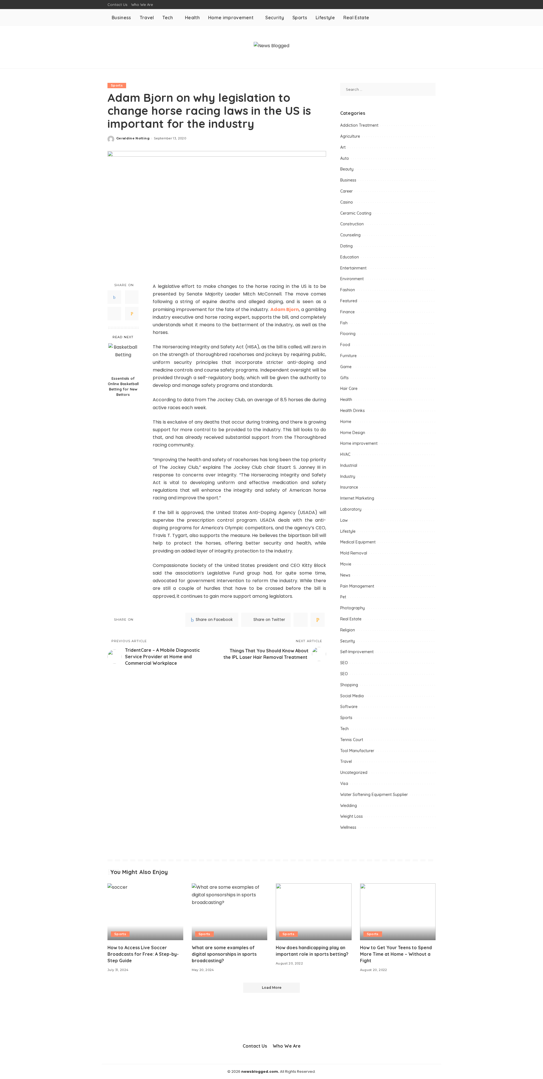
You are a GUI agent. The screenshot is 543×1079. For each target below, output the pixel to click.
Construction (352, 223)
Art (343, 147)
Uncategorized (353, 772)
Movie (345, 564)
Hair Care (348, 388)
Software (348, 706)
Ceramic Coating (355, 213)
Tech (344, 728)
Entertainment (353, 268)
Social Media (352, 695)
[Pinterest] (114, 314)
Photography (352, 607)
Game (346, 366)
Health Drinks (352, 410)
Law (344, 520)
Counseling (350, 235)
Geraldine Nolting (133, 138)
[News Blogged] (271, 47)
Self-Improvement (357, 651)
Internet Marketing (357, 498)
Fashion (347, 289)
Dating (346, 246)
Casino (346, 202)
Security (347, 641)
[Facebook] (114, 297)
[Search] (432, 17)
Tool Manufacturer (357, 750)
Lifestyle (347, 531)
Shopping (349, 684)
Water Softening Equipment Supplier (374, 794)
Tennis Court (351, 739)
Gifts (344, 377)
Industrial (348, 465)
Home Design (352, 432)
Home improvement (359, 443)
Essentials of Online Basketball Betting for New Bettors (123, 386)
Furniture (348, 355)
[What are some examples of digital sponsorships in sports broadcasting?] (230, 911)
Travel (346, 761)
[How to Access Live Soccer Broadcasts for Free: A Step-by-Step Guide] (145, 911)
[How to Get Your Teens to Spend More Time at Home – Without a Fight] (398, 911)
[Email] (132, 314)
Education (349, 257)
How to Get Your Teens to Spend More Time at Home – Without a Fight (396, 954)
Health (346, 399)
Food (345, 344)
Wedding (348, 805)
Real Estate (350, 618)
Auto (344, 158)
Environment (352, 278)
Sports (117, 85)
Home (345, 421)
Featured (348, 300)
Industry (347, 476)
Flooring (347, 333)
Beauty (347, 169)
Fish (344, 322)
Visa (344, 783)
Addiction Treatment (359, 125)
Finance (347, 311)
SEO (344, 662)
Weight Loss (351, 816)
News (345, 575)
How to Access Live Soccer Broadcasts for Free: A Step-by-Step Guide (143, 954)
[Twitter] (132, 297)
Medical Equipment (358, 542)
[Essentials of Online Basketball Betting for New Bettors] (123, 358)
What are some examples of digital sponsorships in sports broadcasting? (224, 954)
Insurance (349, 487)
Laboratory (350, 509)
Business (348, 180)
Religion (347, 630)
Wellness (348, 827)
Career (346, 191)
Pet (343, 596)
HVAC (345, 454)
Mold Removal (353, 553)
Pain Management (357, 586)
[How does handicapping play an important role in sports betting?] (314, 911)
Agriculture (350, 136)
